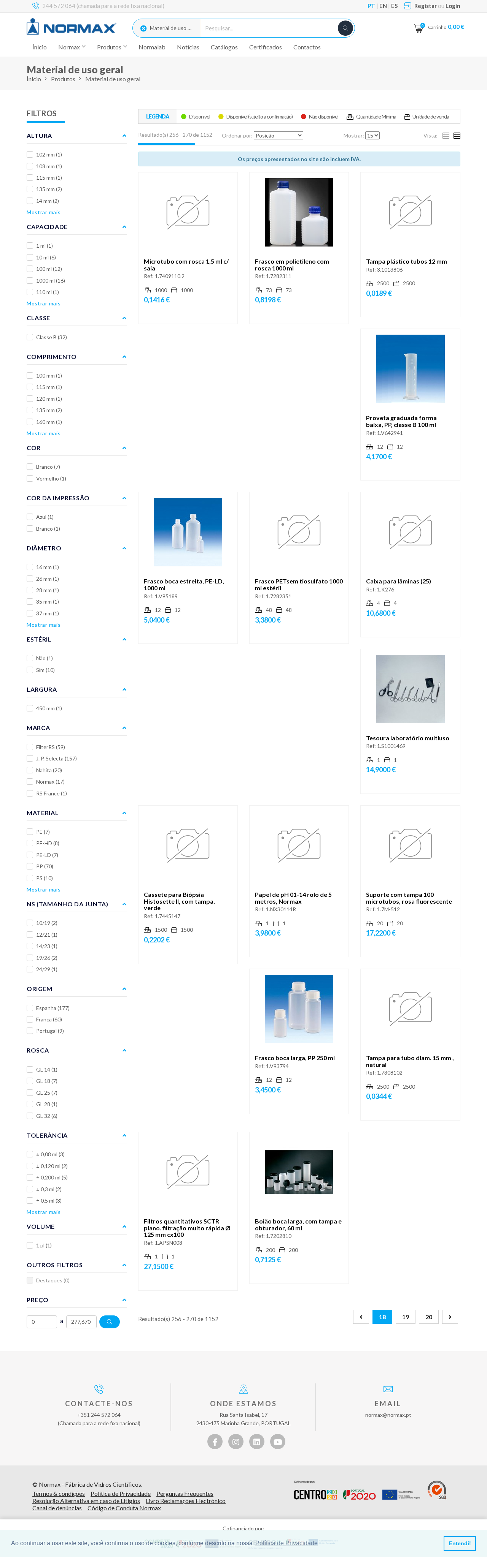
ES (394, 5)
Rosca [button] (38, 1050)
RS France (51, 793)
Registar (425, 5)
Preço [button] (38, 1299)
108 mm (49, 166)
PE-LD (47, 855)
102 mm (49, 154)
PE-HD (47, 843)
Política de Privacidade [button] (286, 1543)
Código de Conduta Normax (124, 1507)
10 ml (46, 257)
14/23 (46, 946)
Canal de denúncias (57, 1507)
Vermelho (51, 478)
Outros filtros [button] (55, 1264)
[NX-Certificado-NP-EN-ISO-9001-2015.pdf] (437, 1490)
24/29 (46, 969)
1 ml (44, 245)
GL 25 (46, 1092)
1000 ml (50, 280)
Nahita (49, 770)
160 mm (49, 422)
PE (43, 831)
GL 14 (46, 1069)
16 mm (47, 567)
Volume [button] (41, 1226)
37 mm (47, 613)
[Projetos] (357, 1490)
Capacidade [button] (47, 226)
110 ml (47, 292)
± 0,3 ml (49, 1189)
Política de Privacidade (121, 1493)
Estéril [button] (39, 639)
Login (453, 5)
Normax (50, 781)
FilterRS (50, 747)
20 (428, 1316)
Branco (48, 466)
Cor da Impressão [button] (58, 497)
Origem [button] (40, 988)
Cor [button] (34, 447)
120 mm (49, 398)
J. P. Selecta (56, 758)
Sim (45, 670)
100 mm (49, 375)
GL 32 (46, 1116)
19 (405, 1316)
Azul (45, 517)
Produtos (63, 78)
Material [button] (43, 812)
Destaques (53, 1280)
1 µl (44, 1245)
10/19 (46, 923)
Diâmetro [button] (44, 548)
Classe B (51, 337)
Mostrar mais (43, 212)
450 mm (49, 708)
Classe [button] (38, 317)
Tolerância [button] (47, 1135)
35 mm (47, 601)
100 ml (49, 269)
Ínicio (39, 47)
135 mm (49, 189)
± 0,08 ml (50, 1154)
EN (383, 5)
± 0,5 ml (49, 1200)
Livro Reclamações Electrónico (186, 1500)
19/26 (46, 958)
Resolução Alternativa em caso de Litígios (86, 1500)
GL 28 (46, 1104)
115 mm (49, 177)
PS (44, 878)
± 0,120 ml (52, 1166)
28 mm (47, 590)
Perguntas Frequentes (184, 1493)
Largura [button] (42, 689)
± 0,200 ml (52, 1177)
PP (44, 866)
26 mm (47, 578)
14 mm (47, 201)
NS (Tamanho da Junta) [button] (67, 903)
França (49, 1019)
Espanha (53, 1008)
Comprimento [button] (52, 356)
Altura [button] (39, 135)
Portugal (50, 1030)
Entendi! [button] (460, 1543)
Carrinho (446, 26)
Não (44, 658)
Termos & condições (58, 1493)
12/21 (46, 934)
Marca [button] (38, 727)
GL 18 (46, 1081)
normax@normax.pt (388, 1415)
